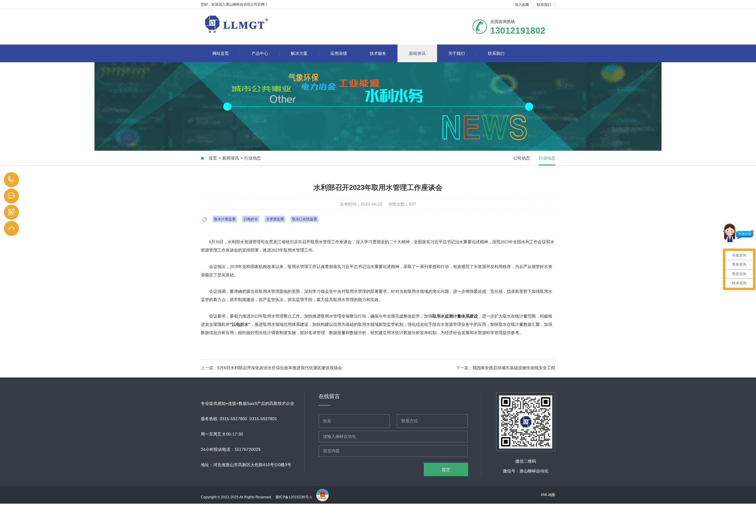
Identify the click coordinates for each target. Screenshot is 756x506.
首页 (213, 158)
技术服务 (378, 53)
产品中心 (260, 53)
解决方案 (299, 53)
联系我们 (544, 5)
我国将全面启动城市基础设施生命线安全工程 (513, 367)
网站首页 (220, 53)
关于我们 (456, 53)
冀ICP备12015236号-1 (294, 497)
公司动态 (521, 158)
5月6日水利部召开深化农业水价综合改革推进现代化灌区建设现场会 (279, 367)
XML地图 (548, 495)
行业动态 (252, 158)
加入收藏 (522, 5)
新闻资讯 (417, 53)
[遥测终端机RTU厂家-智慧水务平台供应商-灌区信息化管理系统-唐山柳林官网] (261, 24)
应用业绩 (338, 53)
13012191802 (11, 180)
